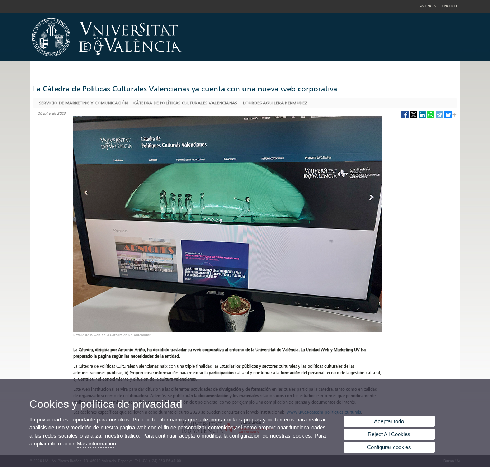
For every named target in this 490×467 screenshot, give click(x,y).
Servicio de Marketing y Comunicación (83, 102)
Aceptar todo (389, 421)
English (449, 6)
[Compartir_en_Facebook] (405, 117)
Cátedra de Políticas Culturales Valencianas (185, 102)
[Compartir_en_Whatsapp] (431, 117)
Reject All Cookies (389, 434)
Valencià (428, 6)
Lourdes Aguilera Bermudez (275, 102)
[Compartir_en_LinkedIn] (422, 117)
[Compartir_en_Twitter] (413, 117)
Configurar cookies (389, 447)
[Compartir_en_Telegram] (439, 117)
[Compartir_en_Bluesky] (448, 117)
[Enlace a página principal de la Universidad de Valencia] (168, 58)
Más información (96, 443)
